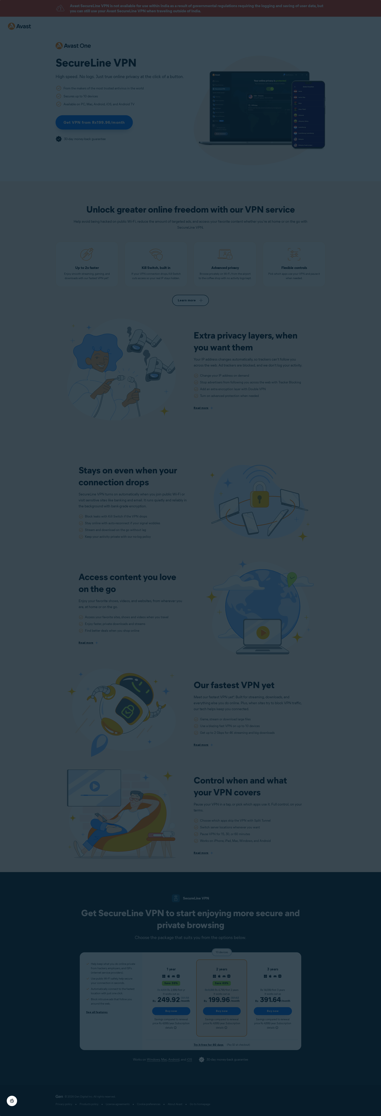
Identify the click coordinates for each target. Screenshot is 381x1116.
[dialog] (190, 558)
